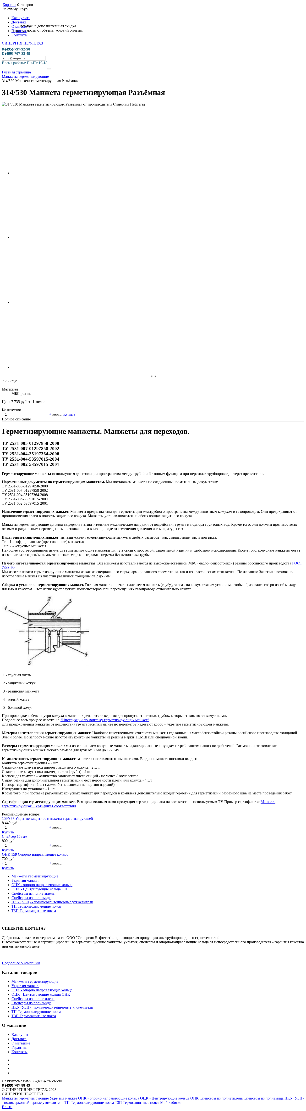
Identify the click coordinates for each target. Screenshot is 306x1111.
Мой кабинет (171, 1102)
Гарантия (19, 1047)
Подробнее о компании (21, 963)
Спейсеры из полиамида (31, 898)
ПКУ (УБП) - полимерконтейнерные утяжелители (52, 902)
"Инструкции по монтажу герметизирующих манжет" (104, 720)
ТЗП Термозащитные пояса (33, 911)
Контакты (19, 35)
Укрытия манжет (25, 880)
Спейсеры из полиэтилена (33, 893)
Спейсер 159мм (14, 836)
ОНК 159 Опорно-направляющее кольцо (35, 854)
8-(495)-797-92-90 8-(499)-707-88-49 (16, 51)
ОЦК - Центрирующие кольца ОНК (40, 889)
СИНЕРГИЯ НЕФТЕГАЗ (22, 43)
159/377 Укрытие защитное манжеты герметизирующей (47, 818)
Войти (7, 1107)
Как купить (20, 18)
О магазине (20, 1043)
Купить (69, 414)
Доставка (19, 22)
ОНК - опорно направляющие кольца (41, 885)
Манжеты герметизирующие (34, 876)
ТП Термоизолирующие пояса (36, 906)
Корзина (9, 5)
